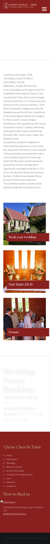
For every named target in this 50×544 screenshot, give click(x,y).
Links (8, 478)
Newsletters (12, 459)
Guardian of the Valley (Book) (19, 474)
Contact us (11, 486)
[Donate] (24, 339)
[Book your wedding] (24, 244)
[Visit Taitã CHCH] (24, 292)
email (8, 402)
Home (9, 455)
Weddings (10, 463)
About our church (14, 467)
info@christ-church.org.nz (14, 513)
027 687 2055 (16, 419)
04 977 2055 (27, 414)
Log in (43, 538)
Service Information (15, 470)
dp (39, 538)
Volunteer (10, 482)
